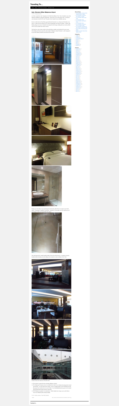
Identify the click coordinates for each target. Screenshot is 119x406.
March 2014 (78, 61)
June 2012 (77, 76)
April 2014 (77, 59)
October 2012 (78, 72)
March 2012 (78, 80)
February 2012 (78, 81)
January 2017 (78, 49)
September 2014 (78, 54)
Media (77, 42)
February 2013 (78, 68)
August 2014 (78, 55)
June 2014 (77, 57)
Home (33, 7)
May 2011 (77, 91)
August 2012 (78, 74)
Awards (77, 36)
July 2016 (77, 50)
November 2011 (78, 84)
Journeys (39, 395)
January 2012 (78, 82)
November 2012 (78, 71)
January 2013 (78, 69)
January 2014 (78, 63)
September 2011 (78, 86)
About (36, 7)
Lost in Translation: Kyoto (80, 23)
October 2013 (78, 65)
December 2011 (78, 83)
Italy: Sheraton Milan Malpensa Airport (44, 12)
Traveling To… (36, 4)
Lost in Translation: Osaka (80, 19)
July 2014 (77, 56)
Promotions (77, 44)
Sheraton (47, 395)
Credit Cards (78, 37)
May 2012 (77, 77)
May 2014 (77, 58)
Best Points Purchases (42, 7)
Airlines (77, 35)
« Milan (33, 397)
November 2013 (78, 64)
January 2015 (78, 52)
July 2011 (77, 88)
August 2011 (78, 87)
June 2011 (77, 90)
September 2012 (78, 73)
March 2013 (78, 67)
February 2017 (78, 48)
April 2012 (77, 78)
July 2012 (77, 75)
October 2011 (78, 85)
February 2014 (78, 62)
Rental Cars (77, 45)
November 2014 (78, 53)
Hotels (36, 395)
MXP (44, 395)
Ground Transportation (79, 38)
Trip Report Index (51, 7)
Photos (77, 43)
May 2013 (77, 66)
